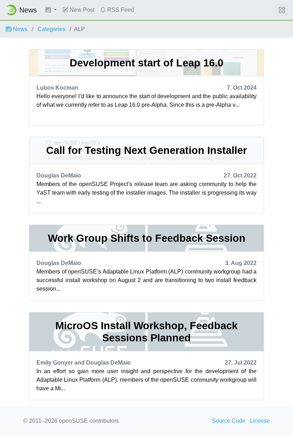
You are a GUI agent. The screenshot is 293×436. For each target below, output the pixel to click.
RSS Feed (120, 10)
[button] (51, 10)
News (19, 29)
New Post (81, 10)
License (260, 421)
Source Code (228, 421)
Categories (51, 29)
